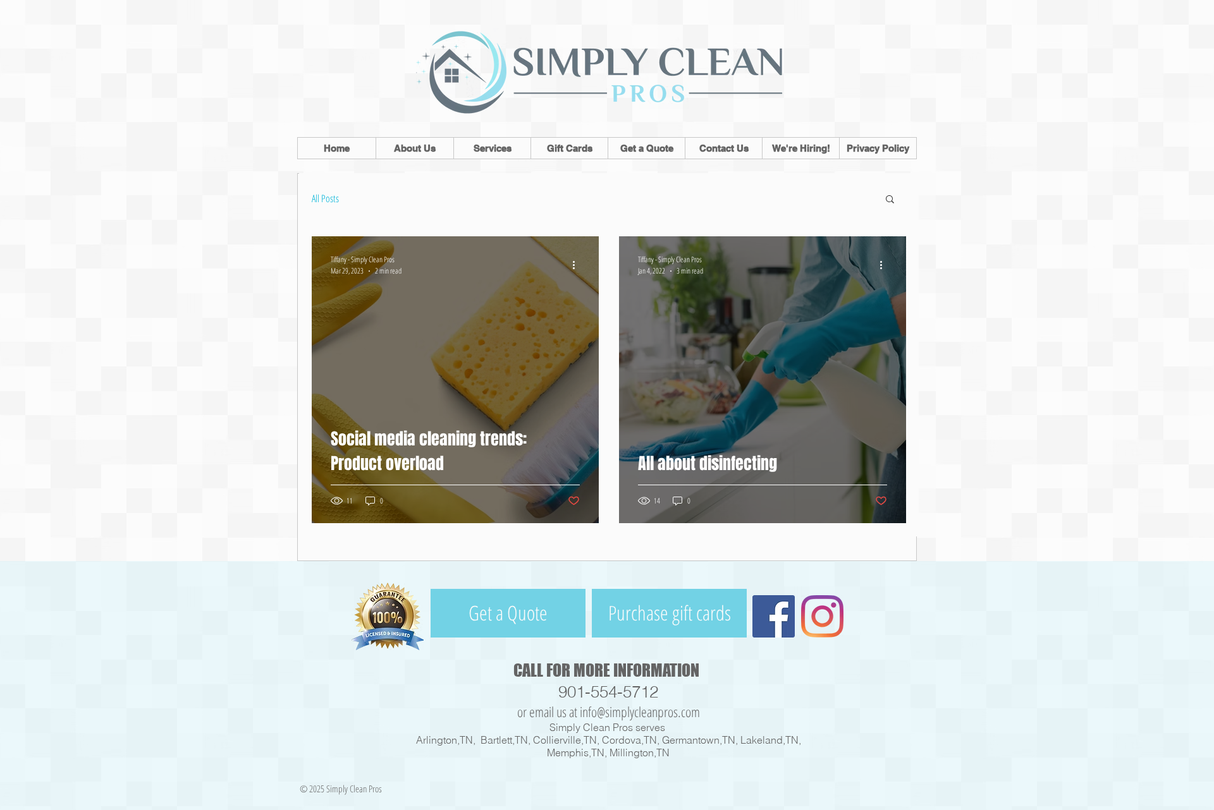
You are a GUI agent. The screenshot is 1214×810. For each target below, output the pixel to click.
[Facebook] (773, 616)
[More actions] (578, 264)
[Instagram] (822, 616)
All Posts (325, 198)
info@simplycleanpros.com (640, 711)
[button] (890, 200)
